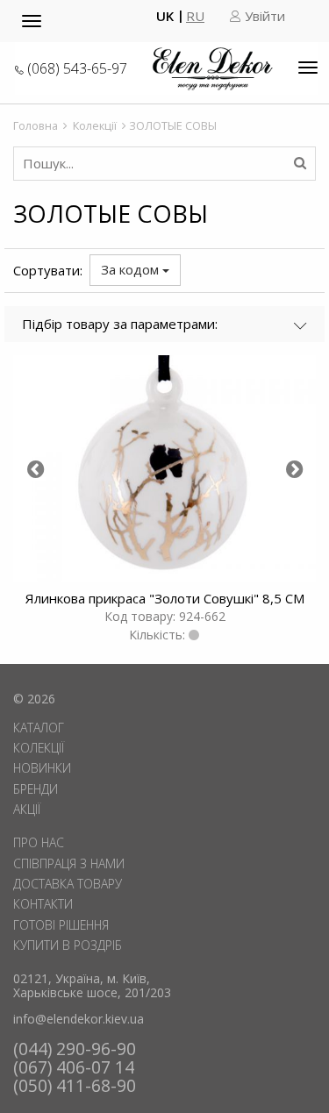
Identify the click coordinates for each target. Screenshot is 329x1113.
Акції (26, 809)
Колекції (95, 125)
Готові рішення (61, 925)
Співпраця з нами (69, 863)
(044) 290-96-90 (74, 1048)
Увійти (263, 16)
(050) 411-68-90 (74, 1085)
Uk (165, 16)
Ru (195, 16)
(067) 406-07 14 (73, 1067)
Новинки (42, 768)
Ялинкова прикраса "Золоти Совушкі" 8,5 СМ (164, 598)
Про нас (38, 842)
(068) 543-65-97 (77, 68)
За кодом (131, 269)
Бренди (35, 789)
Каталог (38, 727)
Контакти (43, 903)
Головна (35, 125)
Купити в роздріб (67, 945)
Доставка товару (67, 883)
